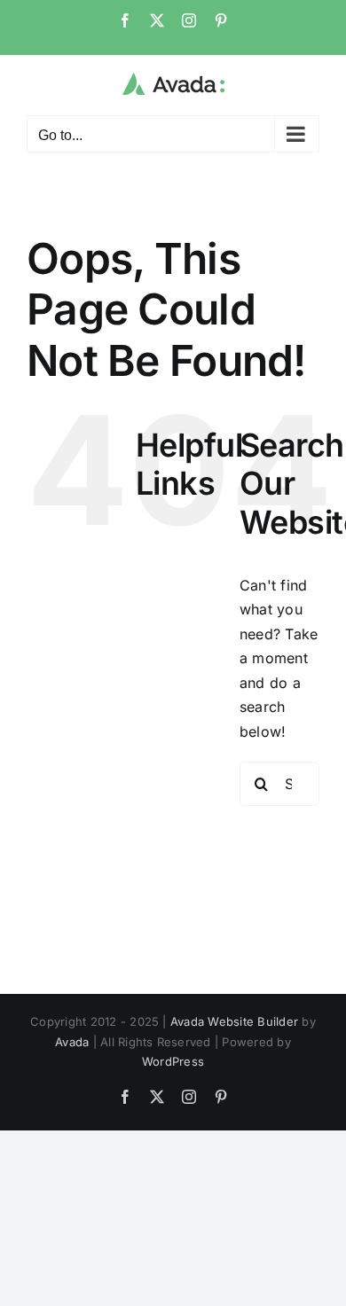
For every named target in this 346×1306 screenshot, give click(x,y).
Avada (72, 1042)
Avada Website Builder (234, 1021)
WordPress (173, 1061)
